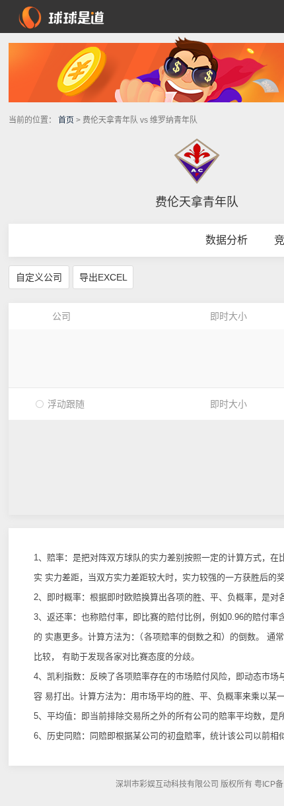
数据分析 (226, 240)
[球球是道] (61, 16)
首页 (66, 120)
